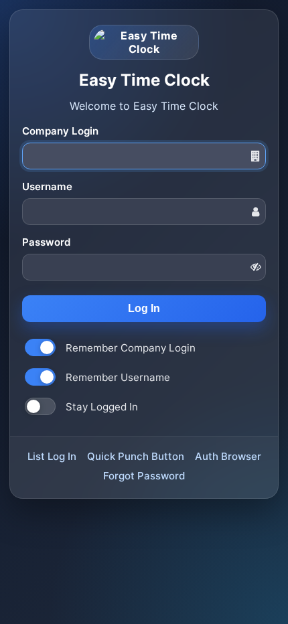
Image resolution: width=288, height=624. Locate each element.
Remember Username (118, 377)
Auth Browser (228, 456)
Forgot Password (144, 475)
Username (47, 186)
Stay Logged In (102, 406)
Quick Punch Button (135, 456)
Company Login (60, 131)
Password (46, 242)
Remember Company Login (131, 347)
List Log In (51, 456)
